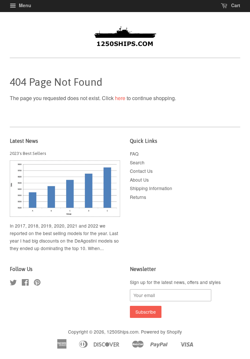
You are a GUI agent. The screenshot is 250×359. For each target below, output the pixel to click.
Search (137, 162)
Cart (235, 5)
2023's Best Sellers (28, 153)
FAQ (134, 153)
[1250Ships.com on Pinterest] (37, 283)
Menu (24, 5)
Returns (138, 197)
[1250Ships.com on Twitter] (13, 283)
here (120, 98)
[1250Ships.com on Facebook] (25, 283)
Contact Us (141, 171)
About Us (139, 179)
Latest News (24, 141)
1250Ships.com (122, 331)
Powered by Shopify (161, 331)
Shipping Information (151, 188)
